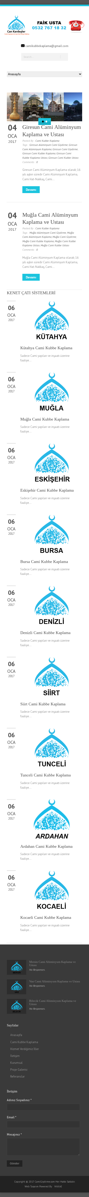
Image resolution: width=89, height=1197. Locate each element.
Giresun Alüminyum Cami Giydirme (48, 145)
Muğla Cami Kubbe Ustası (55, 245)
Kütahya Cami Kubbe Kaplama (46, 348)
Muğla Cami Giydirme (64, 236)
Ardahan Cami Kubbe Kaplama (46, 846)
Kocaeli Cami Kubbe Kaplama (45, 917)
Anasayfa (16, 1035)
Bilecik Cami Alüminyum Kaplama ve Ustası (52, 1002)
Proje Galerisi (18, 1070)
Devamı (31, 189)
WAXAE (58, 1186)
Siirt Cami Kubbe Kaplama (42, 704)
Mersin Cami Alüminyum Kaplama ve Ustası (52, 963)
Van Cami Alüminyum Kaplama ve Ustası (54, 981)
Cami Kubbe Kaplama (47, 140)
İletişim (15, 1056)
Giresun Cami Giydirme (65, 149)
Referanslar (17, 1076)
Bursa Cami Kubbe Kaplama (44, 561)
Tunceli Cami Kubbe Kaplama (45, 775)
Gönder (14, 1163)
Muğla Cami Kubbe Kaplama (38, 241)
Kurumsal (16, 1063)
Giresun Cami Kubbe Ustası (63, 157)
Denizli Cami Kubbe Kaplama (45, 632)
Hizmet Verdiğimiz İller (24, 1049)
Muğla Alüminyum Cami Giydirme (47, 232)
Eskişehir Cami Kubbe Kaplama (47, 490)
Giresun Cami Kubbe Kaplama (38, 153)
